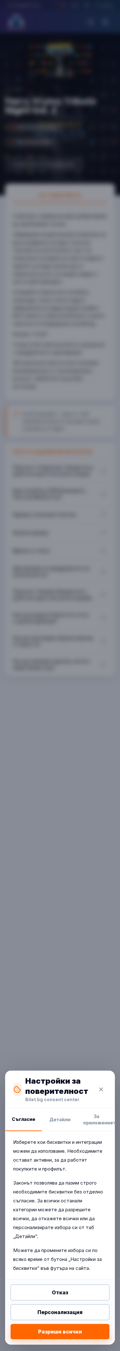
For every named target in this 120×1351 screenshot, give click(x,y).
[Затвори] (101, 1089)
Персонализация (60, 1312)
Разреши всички (60, 1331)
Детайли (59, 1119)
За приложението (99, 1119)
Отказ (60, 1292)
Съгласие (23, 1119)
